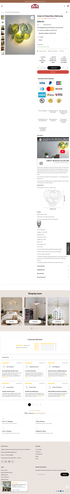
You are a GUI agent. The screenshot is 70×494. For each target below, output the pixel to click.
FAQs (37, 458)
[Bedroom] (11, 311)
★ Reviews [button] (68, 248)
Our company (39, 449)
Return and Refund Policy (7, 472)
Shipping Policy (4, 474)
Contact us (38, 451)
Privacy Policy (4, 470)
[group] (20, 35)
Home (2, 12)
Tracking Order (39, 454)
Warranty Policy (4, 479)
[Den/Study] (35, 311)
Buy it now (53, 72)
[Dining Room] (58, 311)
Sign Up (65, 474)
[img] (5, 363)
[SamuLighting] (35, 6)
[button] (17, 1)
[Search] (64, 6)
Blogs (37, 456)
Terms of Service (5, 477)
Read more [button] (4, 377)
